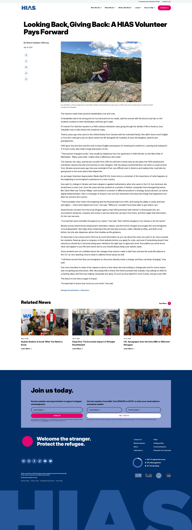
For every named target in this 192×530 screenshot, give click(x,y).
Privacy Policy (25, 481)
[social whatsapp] (26, 79)
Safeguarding (159, 443)
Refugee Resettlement (70, 290)
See (163, 303)
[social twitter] (26, 61)
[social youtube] (45, 461)
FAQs (155, 440)
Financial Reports (160, 447)
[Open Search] (170, 1)
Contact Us (165, 1)
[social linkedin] (26, 67)
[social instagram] (28, 461)
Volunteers (84, 290)
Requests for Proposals (162, 450)
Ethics (136, 447)
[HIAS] (56, 441)
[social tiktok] (39, 461)
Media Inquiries (139, 443)
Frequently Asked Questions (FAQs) (149, 1)
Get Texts (124, 416)
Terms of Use (35, 481)
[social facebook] (26, 55)
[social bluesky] (50, 461)
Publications (138, 450)
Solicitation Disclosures (47, 481)
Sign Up (57, 416)
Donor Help (59, 481)
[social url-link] (26, 73)
